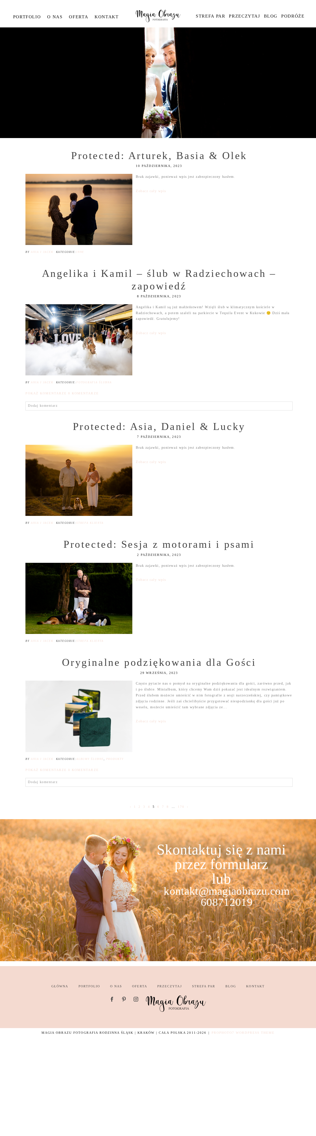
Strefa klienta (89, 522)
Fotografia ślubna (94, 382)
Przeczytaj (244, 16)
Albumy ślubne (89, 758)
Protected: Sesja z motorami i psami (159, 544)
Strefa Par (210, 16)
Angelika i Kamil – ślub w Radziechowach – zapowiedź (159, 279)
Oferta (78, 16)
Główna (59, 986)
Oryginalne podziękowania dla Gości (159, 662)
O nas (54, 16)
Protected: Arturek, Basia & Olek (159, 155)
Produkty (115, 758)
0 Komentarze (62, 393)
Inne (80, 251)
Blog (270, 16)
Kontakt (106, 16)
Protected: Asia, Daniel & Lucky (159, 426)
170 (181, 807)
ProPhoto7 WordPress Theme (243, 1033)
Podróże (292, 16)
